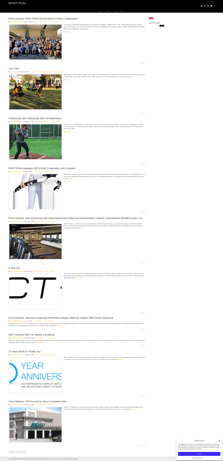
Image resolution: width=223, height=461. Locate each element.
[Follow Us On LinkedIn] (208, 6)
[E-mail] (211, 6)
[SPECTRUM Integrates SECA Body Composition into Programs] (35, 191)
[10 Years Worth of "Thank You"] (35, 375)
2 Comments (49, 404)
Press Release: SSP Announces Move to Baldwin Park (37, 401)
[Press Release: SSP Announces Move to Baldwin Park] (35, 424)
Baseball (38, 121)
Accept (199, 454)
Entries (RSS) (63, 459)
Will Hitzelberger (14, 71)
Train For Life (48, 71)
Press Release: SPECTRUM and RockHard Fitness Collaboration (43, 18)
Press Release (42, 22)
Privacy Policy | (55, 459)
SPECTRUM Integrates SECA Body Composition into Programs (42, 168)
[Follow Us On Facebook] (204, 6)
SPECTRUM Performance (16, 22)
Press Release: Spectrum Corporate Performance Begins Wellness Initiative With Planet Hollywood (60, 318)
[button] (219, 440)
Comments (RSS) (73, 459)
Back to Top (143, 63)
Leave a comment (53, 22)
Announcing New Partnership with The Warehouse (35, 118)
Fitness (36, 22)
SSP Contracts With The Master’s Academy (31, 334)
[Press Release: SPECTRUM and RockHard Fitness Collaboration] (35, 42)
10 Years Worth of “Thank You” (24, 351)
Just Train (13, 68)
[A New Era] (35, 291)
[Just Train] (35, 91)
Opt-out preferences (197, 457)
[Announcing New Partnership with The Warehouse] (35, 141)
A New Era (14, 268)
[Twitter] (201, 6)
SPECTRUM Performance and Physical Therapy (17, 3)
